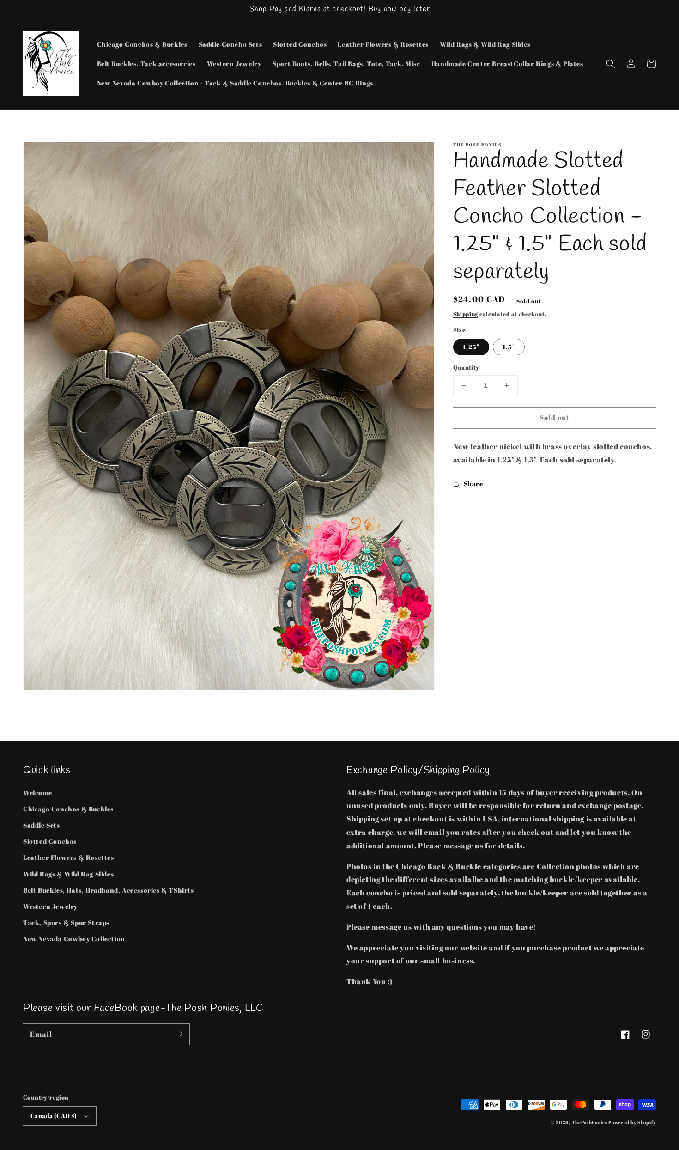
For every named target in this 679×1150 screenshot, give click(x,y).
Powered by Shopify (632, 1122)
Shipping (466, 313)
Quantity (466, 367)
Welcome (37, 792)
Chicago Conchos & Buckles (68, 808)
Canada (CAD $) (53, 1116)
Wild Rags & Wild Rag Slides (68, 874)
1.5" (509, 346)
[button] (610, 64)
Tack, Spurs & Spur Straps (66, 922)
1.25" (471, 346)
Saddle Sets (41, 825)
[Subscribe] (179, 1034)
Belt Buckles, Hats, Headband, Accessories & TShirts (108, 890)
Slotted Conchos (50, 841)
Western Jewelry (50, 906)
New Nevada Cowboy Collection (74, 938)
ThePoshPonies (589, 1122)
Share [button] (473, 483)
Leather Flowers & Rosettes (68, 857)
